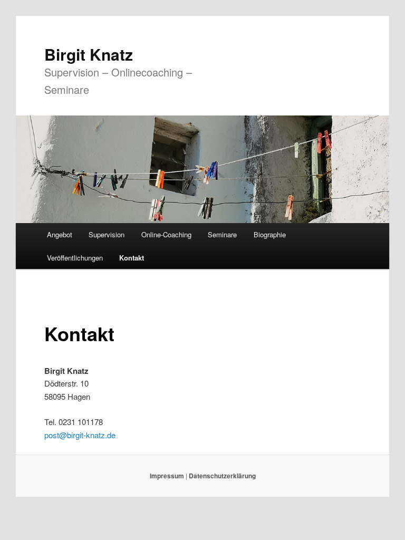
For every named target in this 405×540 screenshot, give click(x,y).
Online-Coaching (166, 234)
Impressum (167, 475)
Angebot (59, 234)
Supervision (106, 234)
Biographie (270, 234)
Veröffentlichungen (75, 258)
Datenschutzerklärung (222, 475)
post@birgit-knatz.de (79, 434)
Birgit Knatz (88, 54)
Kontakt (131, 258)
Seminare (222, 234)
